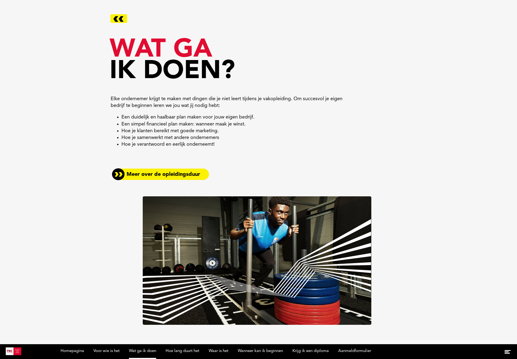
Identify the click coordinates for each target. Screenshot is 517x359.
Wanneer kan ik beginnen (260, 351)
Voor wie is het (106, 351)
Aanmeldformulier (354, 351)
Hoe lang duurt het (182, 351)
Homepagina (72, 351)
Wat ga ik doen (142, 351)
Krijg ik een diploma (310, 351)
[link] (160, 174)
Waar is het (218, 351)
